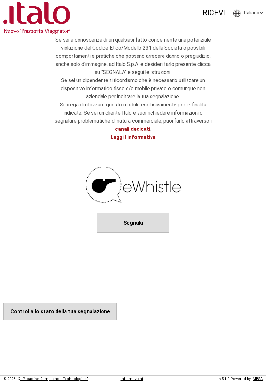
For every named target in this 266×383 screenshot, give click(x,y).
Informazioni (132, 379)
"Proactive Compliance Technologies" (54, 379)
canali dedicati (132, 129)
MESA (258, 379)
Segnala (133, 223)
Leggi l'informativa (133, 137)
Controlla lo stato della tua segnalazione (60, 311)
